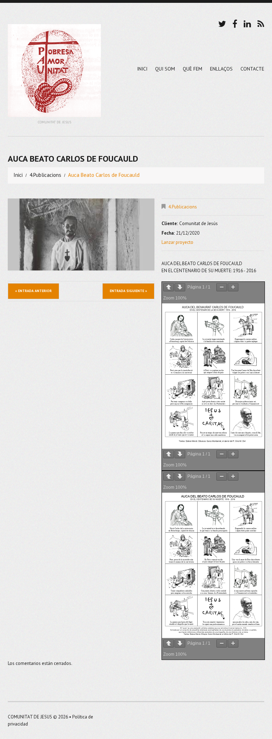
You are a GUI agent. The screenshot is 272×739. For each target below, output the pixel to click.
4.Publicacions (45, 175)
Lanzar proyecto (177, 242)
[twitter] (222, 23)
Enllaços (221, 69)
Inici (142, 69)
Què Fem (192, 69)
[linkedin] (247, 23)
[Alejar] (221, 287)
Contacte (252, 69)
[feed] (260, 23)
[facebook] (234, 23)
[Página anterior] (168, 287)
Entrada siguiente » (128, 291)
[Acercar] (233, 287)
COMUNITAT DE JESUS (30, 717)
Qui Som (165, 69)
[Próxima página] (180, 287)
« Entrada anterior (33, 291)
